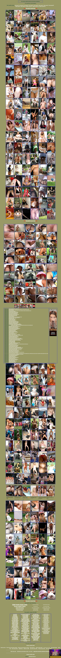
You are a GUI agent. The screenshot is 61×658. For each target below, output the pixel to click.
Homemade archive (46, 604)
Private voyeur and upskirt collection (12, 647)
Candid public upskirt (11, 318)
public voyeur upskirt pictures (12, 320)
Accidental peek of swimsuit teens (13, 343)
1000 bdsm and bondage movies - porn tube (25, 651)
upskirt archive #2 (35, 6)
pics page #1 (17, 5)
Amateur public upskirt (46, 607)
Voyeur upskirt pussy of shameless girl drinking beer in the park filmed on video (19, 309)
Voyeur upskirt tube (30, 645)
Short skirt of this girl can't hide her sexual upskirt (15, 349)
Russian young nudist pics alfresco (13, 327)
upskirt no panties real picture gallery (13, 312)
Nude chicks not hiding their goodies (13, 322)
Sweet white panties (20, 607)
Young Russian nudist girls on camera (13, 336)
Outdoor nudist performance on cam (13, 321)
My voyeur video (46, 606)
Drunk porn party (20, 610)
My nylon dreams (35, 604)
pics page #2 (21, 5)
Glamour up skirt (46, 610)
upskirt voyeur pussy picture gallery (13, 352)
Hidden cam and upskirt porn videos (23, 647)
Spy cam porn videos (35, 607)
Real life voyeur (46, 608)
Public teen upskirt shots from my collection (14, 334)
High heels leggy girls (19, 605)
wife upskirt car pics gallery (12, 330)
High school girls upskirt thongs (13, 333)
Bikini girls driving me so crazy (13, 344)
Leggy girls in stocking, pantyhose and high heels (42, 651)
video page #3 (51, 5)
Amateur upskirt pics (11, 316)
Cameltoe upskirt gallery (12, 319)
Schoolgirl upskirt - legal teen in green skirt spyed (15, 324)
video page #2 (46, 5)
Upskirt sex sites (3, 647)
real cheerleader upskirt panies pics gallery (14, 339)
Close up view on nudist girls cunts (13, 313)
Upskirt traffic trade (30, 654)
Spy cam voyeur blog (33, 648)
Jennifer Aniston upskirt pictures (13, 329)
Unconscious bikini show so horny (13, 346)
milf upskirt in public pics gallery (13, 331)
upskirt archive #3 (42, 6)
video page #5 (23, 6)
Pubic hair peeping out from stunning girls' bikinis (15, 338)
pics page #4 (31, 5)
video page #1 (41, 5)
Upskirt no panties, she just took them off (14, 351)
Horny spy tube (35, 610)
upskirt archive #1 (29, 6)
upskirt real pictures (11, 332)
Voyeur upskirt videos (20, 606)
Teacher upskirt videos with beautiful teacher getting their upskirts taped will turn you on (20, 310)
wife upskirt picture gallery (12, 311)
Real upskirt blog (32, 647)
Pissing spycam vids (20, 608)
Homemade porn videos (46, 647)
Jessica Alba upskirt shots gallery (13, 355)
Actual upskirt (35, 608)
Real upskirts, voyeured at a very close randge (15, 340)
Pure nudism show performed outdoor (13, 345)
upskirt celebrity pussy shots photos (13, 359)
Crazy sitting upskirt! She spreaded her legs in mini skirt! (16, 354)
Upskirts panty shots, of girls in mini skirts (14, 317)
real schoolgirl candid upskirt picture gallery (14, 342)
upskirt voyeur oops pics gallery (13, 337)
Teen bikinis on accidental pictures (13, 323)
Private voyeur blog (41, 648)
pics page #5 (36, 5)
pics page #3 (26, 5)
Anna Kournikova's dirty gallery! (13, 315)
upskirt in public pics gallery (12, 362)
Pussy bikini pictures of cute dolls (13, 325)
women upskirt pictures (12, 360)
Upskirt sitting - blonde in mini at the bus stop (14, 326)
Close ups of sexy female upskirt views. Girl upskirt (15, 348)
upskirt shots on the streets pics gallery (14, 314)
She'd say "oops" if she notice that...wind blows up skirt (16, 335)
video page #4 (17, 6)
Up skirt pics (35, 606)
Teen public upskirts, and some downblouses (14, 328)
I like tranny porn (13, 651)
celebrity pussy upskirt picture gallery (14, 357)
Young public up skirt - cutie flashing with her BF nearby (16, 347)
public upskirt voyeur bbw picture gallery (14, 350)
